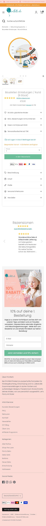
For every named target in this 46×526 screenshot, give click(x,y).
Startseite (5, 27)
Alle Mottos (6, 444)
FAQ (4, 410)
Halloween (6, 469)
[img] (23, 226)
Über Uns (6, 429)
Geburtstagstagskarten (18, 27)
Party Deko (6, 451)
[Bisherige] (3, 76)
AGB (12, 514)
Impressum (5, 514)
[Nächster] (43, 76)
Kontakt (5, 418)
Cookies (32, 514)
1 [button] (20, 76)
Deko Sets (6, 455)
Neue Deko (6, 462)
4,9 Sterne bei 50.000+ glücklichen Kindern (33, 1)
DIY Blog (5, 425)
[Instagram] (7, 482)
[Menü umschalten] (3, 12)
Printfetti (18, 520)
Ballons (5, 458)
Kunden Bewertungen (11, 407)
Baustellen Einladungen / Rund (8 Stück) (14, 29)
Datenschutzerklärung (22, 514)
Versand (28, 105)
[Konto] (36, 11)
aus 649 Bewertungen (23, 229)
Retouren (6, 414)
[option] (23, 53)
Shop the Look (8, 447)
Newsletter (6, 421)
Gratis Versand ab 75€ (12, 1)
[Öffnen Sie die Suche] (3, 21)
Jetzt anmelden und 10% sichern (23, 353)
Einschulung (7, 466)
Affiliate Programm (9, 432)
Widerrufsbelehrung (8, 517)
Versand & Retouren (22, 517)
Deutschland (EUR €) (11, 496)
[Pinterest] (14, 482)
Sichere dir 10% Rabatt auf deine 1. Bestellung (23, 5)
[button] (4, 241)
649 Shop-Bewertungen (23, 98)
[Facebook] (3, 482)
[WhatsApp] (10, 482)
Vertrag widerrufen (10, 509)
